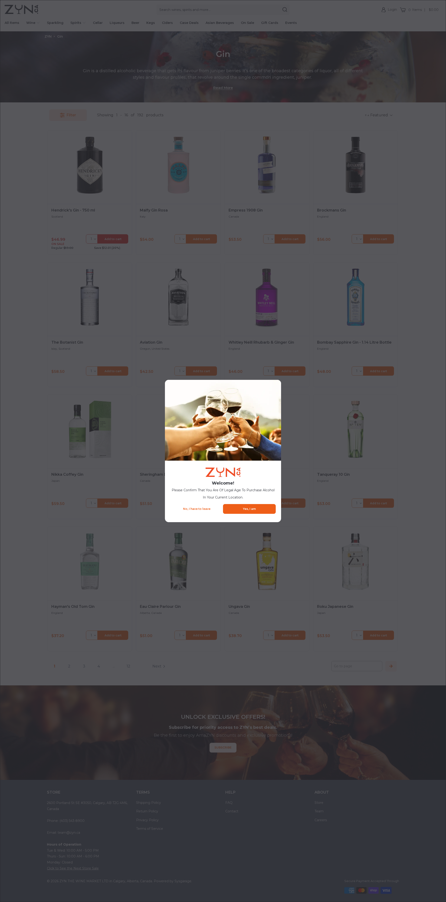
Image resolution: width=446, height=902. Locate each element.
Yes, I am (249, 509)
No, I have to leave (196, 509)
